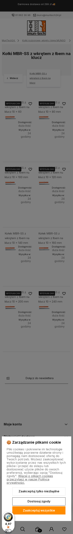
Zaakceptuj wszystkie (39, 510)
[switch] (8, 531)
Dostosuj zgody (39, 501)
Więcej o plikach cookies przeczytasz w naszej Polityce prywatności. (30, 479)
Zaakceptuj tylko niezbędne (39, 491)
